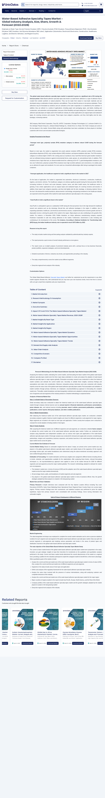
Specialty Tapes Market (58, 277)
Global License (10, 82)
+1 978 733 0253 (88, 3)
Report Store (14, 46)
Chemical (25, 38)
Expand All (98, 290)
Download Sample (86, 38)
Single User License (11, 68)
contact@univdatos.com (90, 5)
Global (12, 38)
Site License (9, 76)
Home (4, 46)
